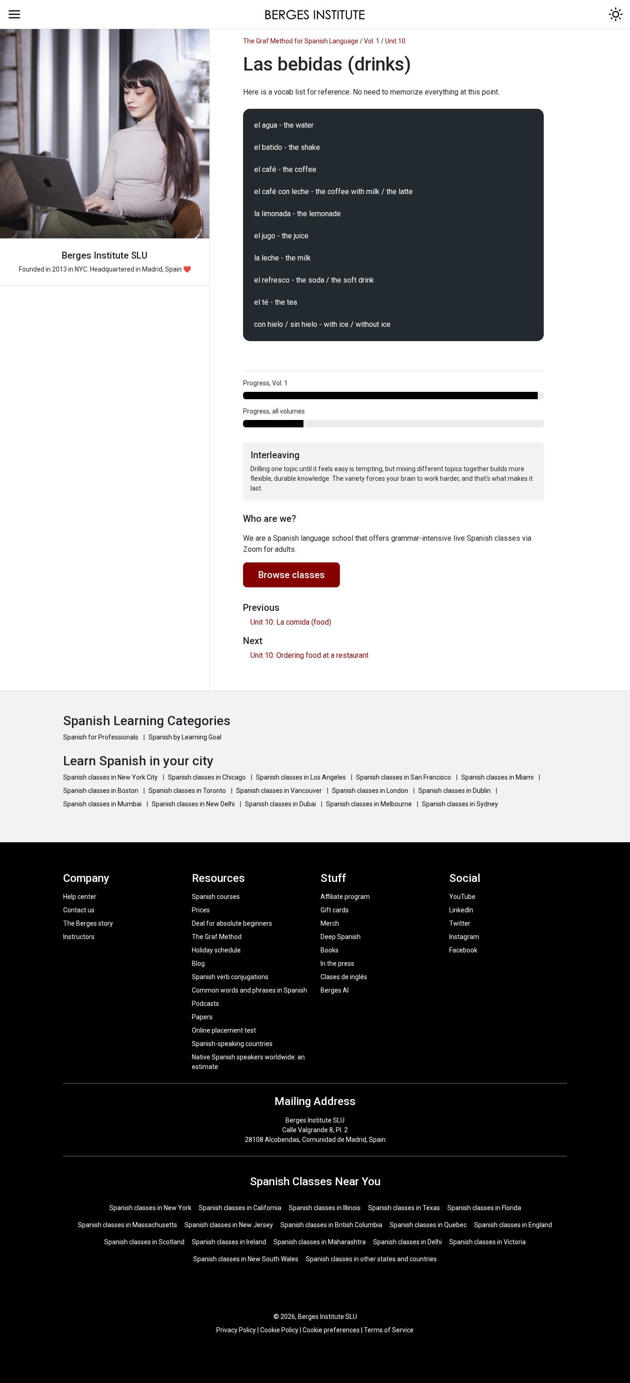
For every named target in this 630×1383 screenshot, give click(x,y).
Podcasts (205, 1003)
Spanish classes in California (240, 1208)
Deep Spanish (341, 936)
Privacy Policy (236, 1330)
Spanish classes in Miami (498, 777)
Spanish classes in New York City (111, 777)
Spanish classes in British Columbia (331, 1225)
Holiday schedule (216, 950)
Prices (201, 910)
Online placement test (224, 1030)
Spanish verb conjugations (230, 977)
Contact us (79, 910)
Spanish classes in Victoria (487, 1242)
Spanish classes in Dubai (281, 804)
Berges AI (335, 990)
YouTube (462, 896)
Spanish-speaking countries (232, 1043)
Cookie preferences (331, 1330)
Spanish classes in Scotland (144, 1242)
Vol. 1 (372, 41)
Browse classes (291, 574)
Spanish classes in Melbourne (369, 804)
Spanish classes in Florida (484, 1208)
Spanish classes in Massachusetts (127, 1225)
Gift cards (335, 910)
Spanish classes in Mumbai (103, 804)
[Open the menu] (14, 14)
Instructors (79, 936)
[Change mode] (616, 14)
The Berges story (88, 923)
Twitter (459, 923)
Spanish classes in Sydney (460, 804)
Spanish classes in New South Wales (245, 1259)
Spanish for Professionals (101, 737)
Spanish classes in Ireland (229, 1242)
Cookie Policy (279, 1330)
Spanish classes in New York (150, 1208)
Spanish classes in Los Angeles (301, 777)
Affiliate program (345, 896)
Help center (79, 896)
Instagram (464, 936)
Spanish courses (216, 896)
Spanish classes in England (513, 1225)
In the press (337, 963)
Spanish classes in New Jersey (228, 1225)
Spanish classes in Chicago (207, 777)
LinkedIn (461, 910)
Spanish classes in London (371, 790)
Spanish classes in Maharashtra (319, 1242)
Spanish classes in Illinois (325, 1208)
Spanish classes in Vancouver (279, 790)
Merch (330, 923)
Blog (198, 963)
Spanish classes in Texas (404, 1208)
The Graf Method (217, 936)
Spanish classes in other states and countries (371, 1259)
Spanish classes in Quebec (428, 1225)
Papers (202, 1017)
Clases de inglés (344, 977)
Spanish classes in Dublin (455, 790)
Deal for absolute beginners (232, 923)
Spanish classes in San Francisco (404, 777)
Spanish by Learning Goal (185, 737)
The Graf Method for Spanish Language (300, 41)
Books (330, 950)
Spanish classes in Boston (101, 790)
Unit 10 (395, 41)
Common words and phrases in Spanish (249, 990)
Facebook (463, 950)
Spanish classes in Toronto (188, 790)
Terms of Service (389, 1330)
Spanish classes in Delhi (407, 1242)
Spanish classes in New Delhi (194, 804)
